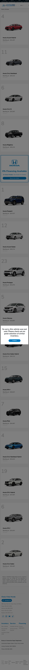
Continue (14, 340)
